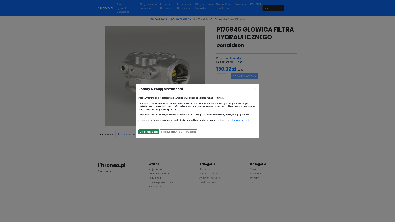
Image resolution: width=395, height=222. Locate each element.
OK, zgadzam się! (149, 131)
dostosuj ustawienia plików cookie (178, 131)
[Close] (255, 88)
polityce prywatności (239, 120)
